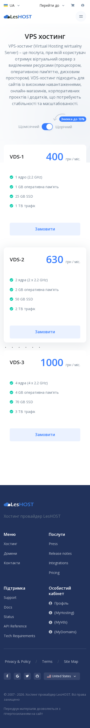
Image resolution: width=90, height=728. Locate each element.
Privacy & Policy (17, 661)
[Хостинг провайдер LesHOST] (18, 16)
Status (9, 616)
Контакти (12, 562)
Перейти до (49, 5)
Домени (10, 553)
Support (10, 597)
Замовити (45, 229)
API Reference (15, 626)
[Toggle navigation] (81, 16)
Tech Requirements (19, 635)
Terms (47, 661)
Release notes (60, 553)
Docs (8, 607)
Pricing (54, 572)
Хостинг (10, 543)
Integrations (58, 562)
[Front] (19, 504)
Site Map (71, 661)
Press (53, 543)
